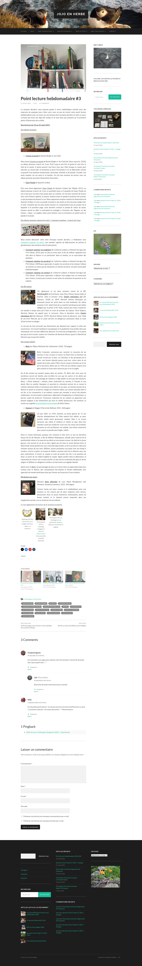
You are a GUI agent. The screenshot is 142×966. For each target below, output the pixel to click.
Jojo (35, 103)
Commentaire (26, 764)
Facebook (24, 874)
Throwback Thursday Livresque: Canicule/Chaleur (104, 167)
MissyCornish (41, 534)
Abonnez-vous (114, 344)
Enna (24, 521)
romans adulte (67, 613)
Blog (32, 31)
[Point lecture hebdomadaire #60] (53, 576)
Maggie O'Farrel (57, 610)
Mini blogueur (28, 599)
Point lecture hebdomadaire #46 (75, 583)
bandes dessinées (41, 603)
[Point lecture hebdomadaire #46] (75, 576)
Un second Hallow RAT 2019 (108, 310)
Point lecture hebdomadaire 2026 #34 (106, 143)
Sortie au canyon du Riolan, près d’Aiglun (72, 624)
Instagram (24, 870)
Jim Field (65, 606)
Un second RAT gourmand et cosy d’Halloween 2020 (108, 303)
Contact (112, 31)
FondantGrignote (34, 653)
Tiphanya (59, 522)
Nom (23, 786)
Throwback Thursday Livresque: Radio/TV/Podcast (104, 176)
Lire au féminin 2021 (42, 610)
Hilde (30, 700)
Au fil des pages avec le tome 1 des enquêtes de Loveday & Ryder (36, 625)
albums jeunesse (28, 603)
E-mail (24, 796)
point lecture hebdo (71, 610)
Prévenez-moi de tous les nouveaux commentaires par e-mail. (46, 816)
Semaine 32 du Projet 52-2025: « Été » (109, 324)
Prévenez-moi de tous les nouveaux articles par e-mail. (43, 821)
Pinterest (24, 878)
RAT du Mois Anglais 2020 (108, 317)
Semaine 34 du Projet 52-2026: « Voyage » (107, 150)
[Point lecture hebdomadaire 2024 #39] (31, 576)
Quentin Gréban (28, 613)
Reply (30, 669)
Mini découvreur (63, 31)
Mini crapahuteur (45, 31)
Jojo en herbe (71, 14)
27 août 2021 (26, 103)
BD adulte (53, 603)
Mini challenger (97, 31)
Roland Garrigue (53, 613)
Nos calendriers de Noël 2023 (109, 331)
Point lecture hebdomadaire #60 (52, 583)
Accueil (24, 31)
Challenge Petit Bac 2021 (52, 606)
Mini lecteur (81, 31)
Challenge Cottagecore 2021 (32, 606)
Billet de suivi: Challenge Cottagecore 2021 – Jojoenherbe (48, 732)
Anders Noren (110, 957)
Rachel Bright (40, 613)
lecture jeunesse (28, 610)
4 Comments (44, 103)
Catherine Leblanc (65, 603)
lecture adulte (76, 606)
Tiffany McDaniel (28, 616)
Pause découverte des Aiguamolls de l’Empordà (106, 159)
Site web (24, 806)
